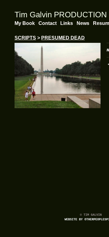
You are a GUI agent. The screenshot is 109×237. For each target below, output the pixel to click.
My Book (25, 23)
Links (66, 23)
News (83, 23)
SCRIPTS (25, 37)
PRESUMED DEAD (63, 37)
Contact (47, 23)
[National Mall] (58, 75)
